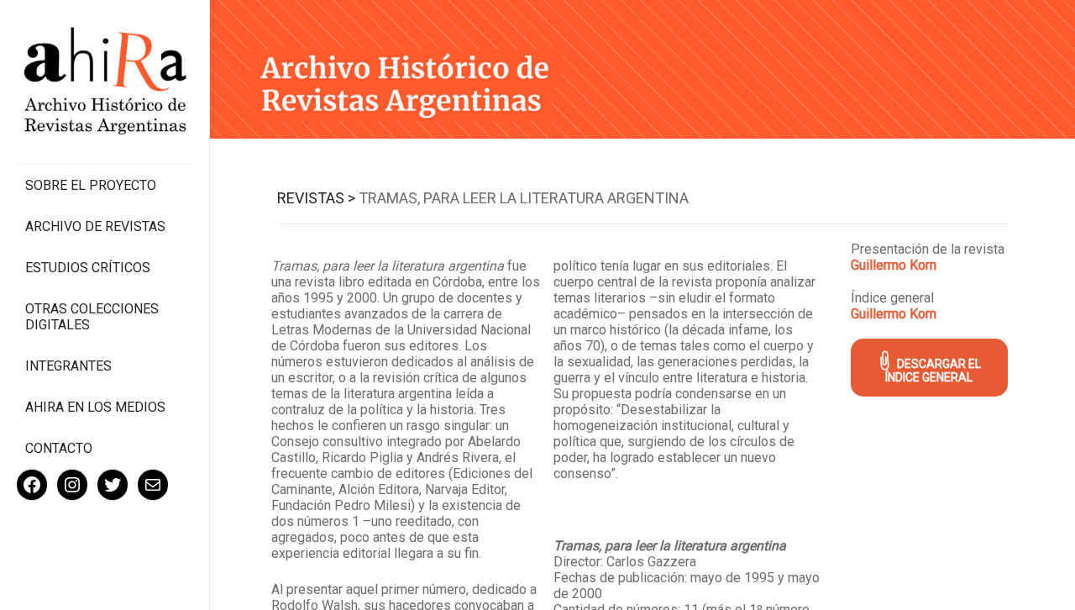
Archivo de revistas (95, 226)
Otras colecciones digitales (92, 317)
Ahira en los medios (95, 407)
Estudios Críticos (87, 268)
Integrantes (68, 366)
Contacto (58, 448)
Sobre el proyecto (90, 185)
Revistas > (316, 198)
